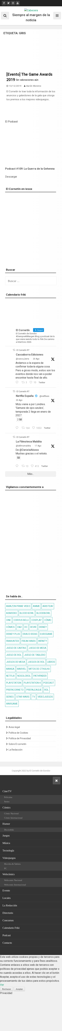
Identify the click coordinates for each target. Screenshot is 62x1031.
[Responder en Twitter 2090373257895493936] (18, 382)
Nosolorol (24, 675)
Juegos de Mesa (15, 662)
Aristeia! (47, 606)
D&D (19, 627)
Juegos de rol (36, 662)
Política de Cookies (18, 732)
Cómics (10, 627)
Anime (36, 606)
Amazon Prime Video (18, 606)
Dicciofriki (9, 830)
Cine (8, 620)
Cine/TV (7, 791)
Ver (2, 984)
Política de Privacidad (20, 738)
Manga (10, 669)
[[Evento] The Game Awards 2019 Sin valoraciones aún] (31, 68)
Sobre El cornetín (17, 744)
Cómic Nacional (11, 813)
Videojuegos (45, 696)
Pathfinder (40, 675)
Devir (33, 627)
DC (25, 627)
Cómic (47, 620)
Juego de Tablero (34, 655)
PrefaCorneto (15, 689)
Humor (6, 823)
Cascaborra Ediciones (29, 354)
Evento (6, 890)
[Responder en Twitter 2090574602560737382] (18, 428)
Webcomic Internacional (15, 884)
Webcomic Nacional (13, 880)
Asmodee (11, 613)
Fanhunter (12, 641)
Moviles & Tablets (12, 864)
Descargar (11, 176)
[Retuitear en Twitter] (14, 350)
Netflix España (25, 395)
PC (5, 868)
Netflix (10, 675)
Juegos (6, 835)
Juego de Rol (13, 655)
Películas (8, 797)
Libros (51, 662)
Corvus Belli (21, 620)
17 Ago (38, 446)
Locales (6, 898)
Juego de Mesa (37, 648)
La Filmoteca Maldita (29, 441)
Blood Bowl (27, 613)
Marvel (21, 669)
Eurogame (46, 634)
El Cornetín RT (23, 350)
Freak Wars (29, 641)
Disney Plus (13, 634)
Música (6, 843)
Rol (46, 689)
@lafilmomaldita (23, 446)
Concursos (8, 920)
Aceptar (19, 989)
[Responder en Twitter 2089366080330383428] (18, 466)
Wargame (12, 703)
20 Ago (36, 359)
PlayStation (13, 682)
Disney (43, 627)
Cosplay (36, 620)
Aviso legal (14, 727)
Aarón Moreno (33, 86)
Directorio (7, 913)
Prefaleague (34, 689)
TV (33, 696)
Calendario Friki (11, 927)
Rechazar (6, 989)
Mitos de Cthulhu (39, 669)
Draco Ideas (30, 634)
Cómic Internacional (13, 818)
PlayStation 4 (32, 682)
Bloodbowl (43, 613)
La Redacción (15, 749)
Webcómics (8, 874)
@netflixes (44, 396)
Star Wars (22, 696)
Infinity (42, 641)
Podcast (48, 682)
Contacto (7, 942)
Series (10, 696)
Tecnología (8, 850)
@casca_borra (22, 359)
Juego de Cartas (16, 648)
